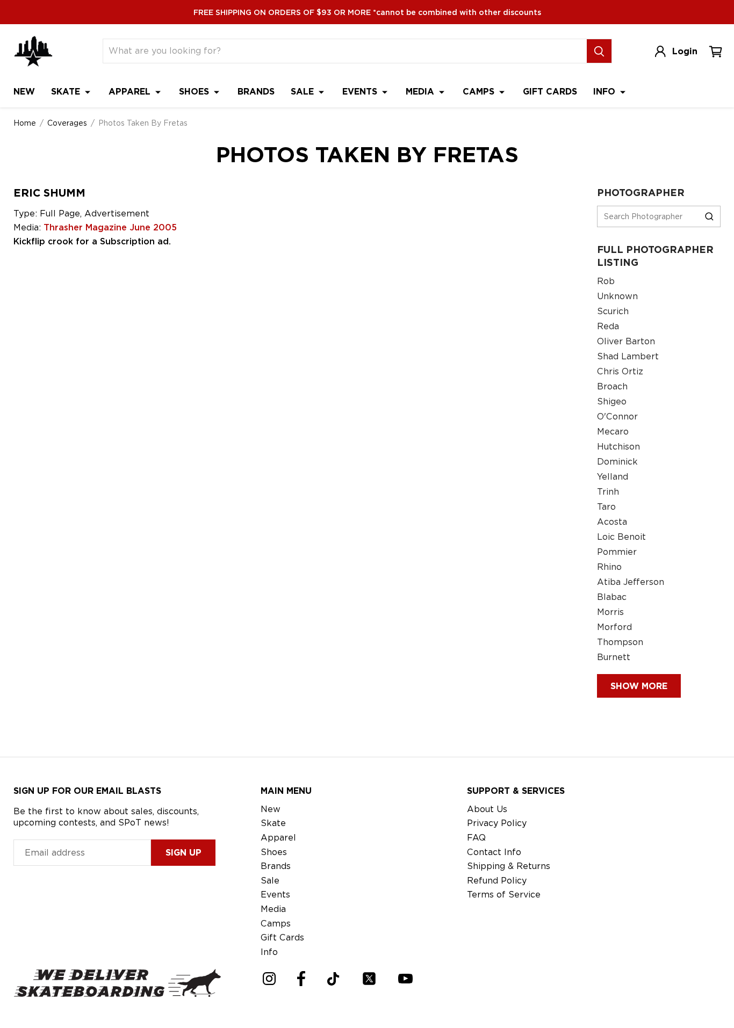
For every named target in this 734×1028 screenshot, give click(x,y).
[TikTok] (333, 979)
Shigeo (612, 401)
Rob (606, 281)
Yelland (612, 477)
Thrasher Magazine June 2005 (110, 227)
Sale (303, 91)
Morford (614, 627)
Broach (612, 386)
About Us (487, 809)
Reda (608, 326)
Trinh (608, 492)
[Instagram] (269, 978)
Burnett (613, 657)
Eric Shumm (49, 192)
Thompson (620, 642)
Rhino (609, 567)
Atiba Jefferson (630, 582)
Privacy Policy (497, 823)
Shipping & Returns (508, 866)
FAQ (476, 837)
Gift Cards (550, 91)
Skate (67, 91)
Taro (606, 507)
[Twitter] (369, 978)
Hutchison (618, 446)
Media (421, 91)
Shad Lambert (628, 356)
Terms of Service (504, 894)
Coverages (67, 123)
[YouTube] (405, 978)
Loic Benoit (621, 537)
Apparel (131, 91)
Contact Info (494, 852)
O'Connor (617, 416)
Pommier (617, 552)
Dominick (617, 462)
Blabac (612, 597)
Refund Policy (497, 880)
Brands (256, 91)
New (24, 91)
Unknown (617, 296)
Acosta (612, 522)
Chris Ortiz (620, 371)
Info (605, 91)
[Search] (599, 51)
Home (24, 123)
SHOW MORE (638, 686)
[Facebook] (301, 978)
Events (361, 91)
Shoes (195, 91)
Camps (480, 91)
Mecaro (613, 431)
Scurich (613, 311)
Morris (610, 612)
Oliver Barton (626, 341)
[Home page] (33, 51)
